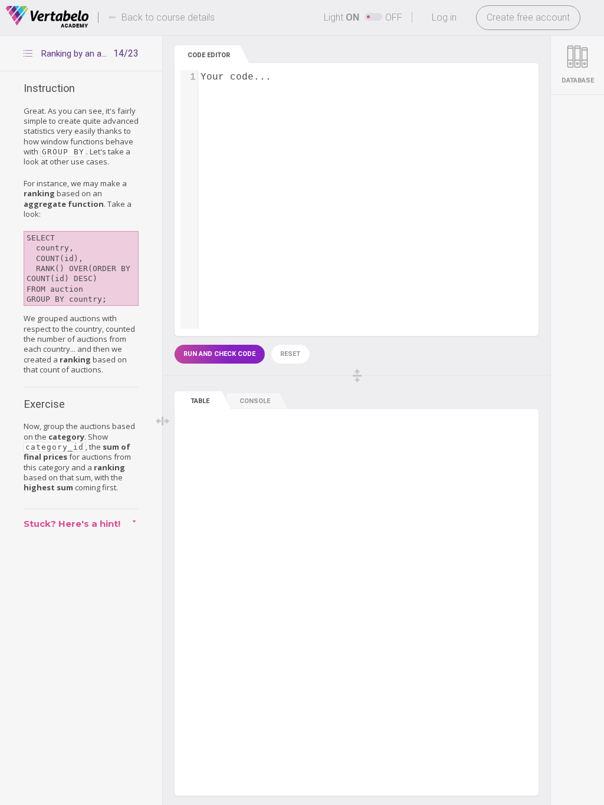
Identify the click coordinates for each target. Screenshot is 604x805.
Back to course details (168, 17)
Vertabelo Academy (47, 17)
